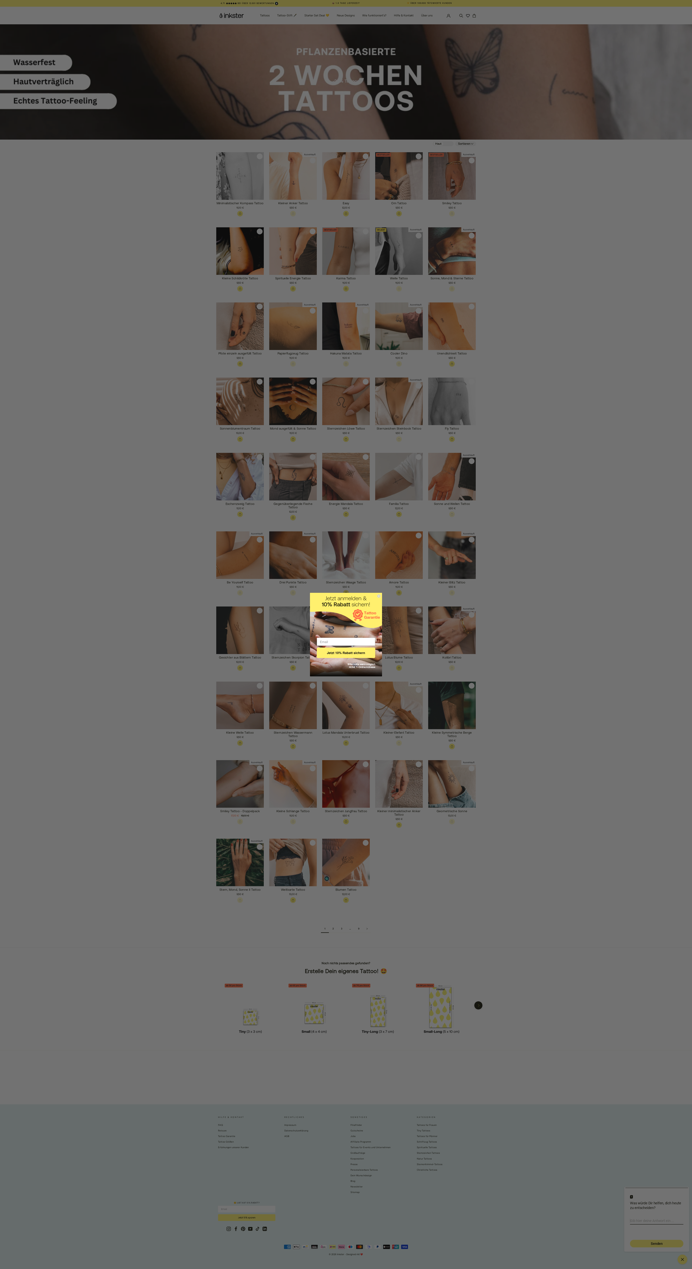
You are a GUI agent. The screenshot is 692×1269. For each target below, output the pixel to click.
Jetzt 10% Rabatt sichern (346, 652)
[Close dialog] (379, 596)
